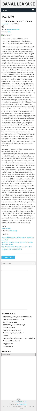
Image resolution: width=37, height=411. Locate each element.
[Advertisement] (18, 289)
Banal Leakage (18, 4)
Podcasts (6, 406)
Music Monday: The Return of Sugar (14, 325)
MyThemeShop (22, 404)
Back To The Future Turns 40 (12, 330)
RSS (9, 32)
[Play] (2, 27)
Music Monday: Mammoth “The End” (14, 319)
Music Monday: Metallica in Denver (13, 333)
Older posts (9, 257)
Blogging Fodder (8, 343)
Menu (5, 10)
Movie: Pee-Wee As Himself (11, 341)
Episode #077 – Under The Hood (16, 21)
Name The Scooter (20, 406)
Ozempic (5, 335)
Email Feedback (6, 228)
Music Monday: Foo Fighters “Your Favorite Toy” (17, 316)
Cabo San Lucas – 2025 (10, 322)
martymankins (5, 24)
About (31, 406)
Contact (20, 409)
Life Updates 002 (8, 346)
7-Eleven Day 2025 (9, 327)
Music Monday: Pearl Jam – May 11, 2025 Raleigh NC (19, 338)
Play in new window (13, 29)
